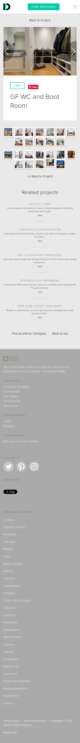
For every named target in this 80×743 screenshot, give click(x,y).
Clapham (9, 608)
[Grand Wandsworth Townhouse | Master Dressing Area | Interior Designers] (71, 159)
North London (13, 564)
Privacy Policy (11, 721)
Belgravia (9, 534)
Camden (9, 578)
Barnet (8, 571)
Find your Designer (16, 387)
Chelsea (9, 644)
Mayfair (8, 549)
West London (12, 637)
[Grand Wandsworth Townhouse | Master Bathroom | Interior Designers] (29, 159)
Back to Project (40, 20)
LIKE (17, 85)
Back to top (60, 333)
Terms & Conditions (35, 721)
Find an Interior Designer (29, 333)
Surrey (8, 703)
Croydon (9, 615)
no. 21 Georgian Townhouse (40, 255)
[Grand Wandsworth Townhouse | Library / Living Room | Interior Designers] (29, 136)
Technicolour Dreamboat (40, 280)
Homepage (11, 391)
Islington (9, 593)
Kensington (11, 659)
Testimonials (11, 401)
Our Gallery (11, 396)
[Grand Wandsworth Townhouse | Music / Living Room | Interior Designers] (71, 136)
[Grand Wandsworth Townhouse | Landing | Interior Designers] (18, 159)
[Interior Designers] (7, 12)
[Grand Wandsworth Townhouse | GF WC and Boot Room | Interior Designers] (50, 167)
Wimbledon (11, 630)
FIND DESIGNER (44, 6)
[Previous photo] (8, 51)
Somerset (10, 674)
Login (7, 421)
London (8, 520)
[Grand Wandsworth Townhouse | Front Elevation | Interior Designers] (8, 136)
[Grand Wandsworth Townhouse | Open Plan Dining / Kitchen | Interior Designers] (29, 146)
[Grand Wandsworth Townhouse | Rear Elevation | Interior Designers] (8, 159)
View (40, 215)
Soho (7, 556)
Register (9, 426)
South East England (16, 681)
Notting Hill (11, 666)
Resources (10, 406)
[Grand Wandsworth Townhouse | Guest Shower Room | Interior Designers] (39, 168)
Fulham (8, 652)
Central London (14, 527)
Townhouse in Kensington (40, 229)
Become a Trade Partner (20, 441)
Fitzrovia (9, 542)
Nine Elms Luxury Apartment (40, 306)
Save (35, 86)
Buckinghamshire (15, 688)
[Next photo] (71, 51)
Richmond (10, 622)
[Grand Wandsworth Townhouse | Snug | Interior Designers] (18, 146)
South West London (17, 600)
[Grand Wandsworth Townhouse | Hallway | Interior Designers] (18, 136)
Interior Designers (21, 725)
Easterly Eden (40, 204)
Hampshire (11, 696)
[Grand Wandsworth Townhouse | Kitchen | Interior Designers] (39, 146)
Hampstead (11, 586)
